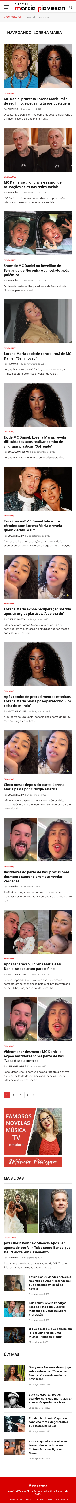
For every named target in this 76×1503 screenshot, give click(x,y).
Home (29, 17)
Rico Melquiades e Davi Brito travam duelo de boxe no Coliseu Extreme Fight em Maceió (48, 1447)
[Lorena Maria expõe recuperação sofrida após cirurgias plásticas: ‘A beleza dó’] (38, 577)
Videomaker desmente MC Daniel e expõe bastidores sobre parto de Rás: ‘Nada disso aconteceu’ (34, 1056)
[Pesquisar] (70, 7)
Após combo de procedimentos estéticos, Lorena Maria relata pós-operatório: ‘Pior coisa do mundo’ (38, 701)
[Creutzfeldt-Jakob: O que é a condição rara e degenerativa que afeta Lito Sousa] (14, 1424)
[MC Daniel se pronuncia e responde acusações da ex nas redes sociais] (38, 150)
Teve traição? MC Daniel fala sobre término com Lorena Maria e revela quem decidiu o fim (33, 525)
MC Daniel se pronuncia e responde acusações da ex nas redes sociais (33, 184)
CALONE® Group (17, 1490)
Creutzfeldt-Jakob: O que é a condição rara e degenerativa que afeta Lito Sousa (48, 1422)
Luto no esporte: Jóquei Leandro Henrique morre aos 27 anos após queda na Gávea (50, 1398)
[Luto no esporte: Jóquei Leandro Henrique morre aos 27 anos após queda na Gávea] (14, 1400)
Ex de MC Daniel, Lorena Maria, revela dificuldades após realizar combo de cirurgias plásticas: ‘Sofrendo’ (35, 441)
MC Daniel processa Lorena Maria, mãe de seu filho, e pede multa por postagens (37, 101)
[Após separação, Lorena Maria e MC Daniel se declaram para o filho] (38, 932)
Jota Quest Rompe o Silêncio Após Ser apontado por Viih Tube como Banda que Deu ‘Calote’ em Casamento (37, 1247)
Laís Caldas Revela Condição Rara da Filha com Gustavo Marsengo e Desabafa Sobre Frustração (47, 1308)
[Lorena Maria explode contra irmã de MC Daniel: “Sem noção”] (38, 321)
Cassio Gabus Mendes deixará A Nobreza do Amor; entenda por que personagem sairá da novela (50, 1282)
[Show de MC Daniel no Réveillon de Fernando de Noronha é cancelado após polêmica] (38, 233)
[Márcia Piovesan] (40, 7)
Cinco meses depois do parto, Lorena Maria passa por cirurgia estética (34, 786)
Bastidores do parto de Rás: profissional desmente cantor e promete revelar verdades (36, 876)
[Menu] (6, 7)
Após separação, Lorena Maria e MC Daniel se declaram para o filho (33, 966)
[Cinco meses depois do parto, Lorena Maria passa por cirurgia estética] (38, 752)
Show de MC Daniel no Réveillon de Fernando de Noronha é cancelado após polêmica (36, 270)
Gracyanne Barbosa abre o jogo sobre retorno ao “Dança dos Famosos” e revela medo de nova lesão (50, 1373)
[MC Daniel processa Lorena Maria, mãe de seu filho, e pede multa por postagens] (38, 66)
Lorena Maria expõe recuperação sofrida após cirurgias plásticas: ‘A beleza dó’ (37, 611)
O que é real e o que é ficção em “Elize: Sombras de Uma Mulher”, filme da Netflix (50, 1332)
